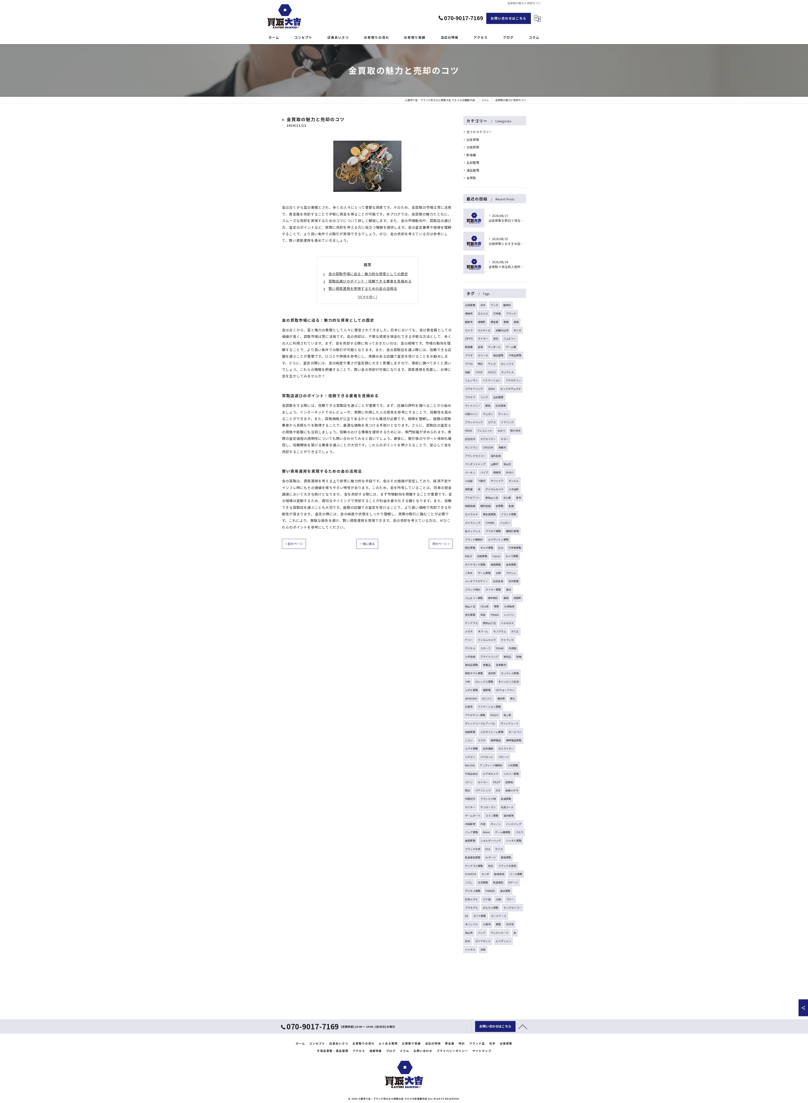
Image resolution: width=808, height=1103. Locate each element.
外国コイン (471, 414)
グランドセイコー (475, 456)
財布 (467, 941)
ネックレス (507, 372)
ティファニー (472, 405)
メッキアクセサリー (476, 581)
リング (484, 397)
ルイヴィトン (503, 941)
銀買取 (487, 690)
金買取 (471, 178)
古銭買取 (472, 147)
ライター (483, 338)
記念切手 (470, 439)
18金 (498, 899)
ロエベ (501, 430)
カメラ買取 (511, 556)
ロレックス (507, 363)
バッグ (482, 932)
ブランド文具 (472, 849)
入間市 (487, 924)
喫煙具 (497, 472)
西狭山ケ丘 (489, 623)
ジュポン (505, 522)
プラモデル (471, 907)
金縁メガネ (511, 790)
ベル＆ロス (507, 623)
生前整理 (472, 162)
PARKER (490, 891)
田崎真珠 (499, 874)
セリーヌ (483, 355)
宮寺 (518, 497)
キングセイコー (512, 907)
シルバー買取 (511, 773)
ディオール (494, 347)
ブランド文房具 (507, 866)
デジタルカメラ (494, 489)
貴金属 (494, 322)
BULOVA (470, 765)
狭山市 (469, 932)
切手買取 (513, 581)
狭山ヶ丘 (470, 606)
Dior (500, 547)
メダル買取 (471, 690)
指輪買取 (470, 732)
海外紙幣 (509, 815)
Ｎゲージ (490, 857)
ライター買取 (493, 589)
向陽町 (517, 598)
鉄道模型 (498, 882)
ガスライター (506, 748)
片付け (510, 472)
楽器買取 (496, 564)
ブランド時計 (472, 589)
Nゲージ (513, 882)
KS (466, 916)
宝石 (495, 338)
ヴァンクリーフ (509, 723)
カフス (499, 849)
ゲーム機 (511, 347)
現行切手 (515, 430)
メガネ (469, 631)
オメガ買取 (486, 547)
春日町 (501, 698)
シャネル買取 (513, 840)
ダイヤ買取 (479, 916)
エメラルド (471, 514)
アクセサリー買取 (475, 715)
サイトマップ (481, 1051)
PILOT (496, 782)
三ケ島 (487, 899)
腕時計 (507, 305)
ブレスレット (484, 430)
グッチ (494, 305)
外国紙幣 (470, 824)
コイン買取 (491, 815)
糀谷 (467, 790)
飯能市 (469, 322)
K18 (498, 790)
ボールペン (515, 732)
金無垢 (509, 782)
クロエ (479, 372)
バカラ (519, 832)
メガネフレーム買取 (492, 732)
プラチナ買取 (493, 531)
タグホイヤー (488, 439)
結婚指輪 (470, 506)
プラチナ (470, 397)
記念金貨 (498, 581)
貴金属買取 (489, 514)
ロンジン (487, 698)
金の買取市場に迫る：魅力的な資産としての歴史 (368, 273)
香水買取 (505, 891)
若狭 (482, 614)
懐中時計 (493, 598)
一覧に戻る (367, 544)
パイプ (484, 472)
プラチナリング (474, 388)
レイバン (509, 614)
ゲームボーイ (472, 815)
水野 (498, 573)
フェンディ (471, 380)
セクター (470, 807)
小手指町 (514, 489)
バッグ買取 (471, 832)
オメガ (517, 330)
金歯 (511, 506)
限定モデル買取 (474, 673)
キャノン (496, 824)
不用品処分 (471, 773)
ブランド (511, 313)
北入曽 (507, 497)
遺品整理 (472, 170)
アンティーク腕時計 (491, 765)
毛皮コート (507, 807)
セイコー (483, 782)
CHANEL (490, 522)
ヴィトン (503, 414)
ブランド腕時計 (474, 539)
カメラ (469, 330)
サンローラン (488, 807)
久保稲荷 (509, 606)
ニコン (469, 740)
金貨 (480, 347)
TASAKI (500, 648)
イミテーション (492, 380)
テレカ (492, 363)
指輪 (467, 372)
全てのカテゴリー (479, 132)
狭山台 (507, 464)
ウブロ (469, 363)
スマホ (482, 740)
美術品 (507, 656)
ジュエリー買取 (474, 598)
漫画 (505, 322)
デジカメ (470, 648)
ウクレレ (511, 573)
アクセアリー (472, 497)
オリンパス (471, 924)
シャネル (470, 949)
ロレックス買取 (484, 681)
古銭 (482, 949)
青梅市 (469, 313)
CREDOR (488, 447)
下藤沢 (482, 481)
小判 (467, 681)
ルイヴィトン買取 (498, 539)
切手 (482, 305)
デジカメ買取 (472, 891)
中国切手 (470, 798)
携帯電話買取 (513, 740)
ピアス (492, 422)
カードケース (498, 916)
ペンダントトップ (475, 464)
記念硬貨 (501, 405)
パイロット (486, 757)
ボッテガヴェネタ (510, 388)
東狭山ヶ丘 (491, 497)
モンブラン (471, 447)
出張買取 (472, 139)
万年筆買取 (514, 547)
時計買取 (470, 547)
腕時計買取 (512, 531)
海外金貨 (496, 456)
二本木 (469, 573)
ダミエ (515, 631)
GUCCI (492, 372)
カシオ (485, 874)
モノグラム (499, 631)
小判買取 (513, 765)
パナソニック (483, 790)
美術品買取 (471, 665)
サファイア (497, 481)
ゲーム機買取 (502, 832)
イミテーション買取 (489, 706)
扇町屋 (469, 489)
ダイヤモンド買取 (475, 564)
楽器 (516, 322)
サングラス (471, 623)
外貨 (482, 824)
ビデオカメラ (490, 773)
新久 (512, 698)
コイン (469, 782)
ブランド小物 (488, 798)
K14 (487, 849)
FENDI (468, 430)
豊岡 (505, 598)
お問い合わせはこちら (508, 18)
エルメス (483, 313)
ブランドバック (474, 422)
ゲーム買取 (484, 573)
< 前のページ (294, 544)
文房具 (469, 706)
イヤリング (507, 422)
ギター (505, 439)
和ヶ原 (507, 715)
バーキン (470, 472)
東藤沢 (502, 447)
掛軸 (518, 656)
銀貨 (487, 405)
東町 (496, 606)
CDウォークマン (505, 690)
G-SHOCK (470, 874)
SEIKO (491, 388)
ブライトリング (489, 656)
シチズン (470, 757)
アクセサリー (513, 380)
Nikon (486, 832)
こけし (469, 882)
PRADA (495, 614)
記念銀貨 (488, 748)
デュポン (488, 414)
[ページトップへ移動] (523, 1026)
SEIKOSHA (471, 698)
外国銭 (512, 648)
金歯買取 (506, 798)
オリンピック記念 (508, 681)
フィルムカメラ (487, 639)
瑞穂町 (482, 322)
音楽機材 (501, 665)
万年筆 (497, 313)
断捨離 (471, 155)
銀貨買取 (506, 857)
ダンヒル (514, 481)
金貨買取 (511, 564)
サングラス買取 (474, 866)
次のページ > (440, 544)
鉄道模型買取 (472, 857)
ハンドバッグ (513, 824)
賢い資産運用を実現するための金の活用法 (362, 288)
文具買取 (483, 882)
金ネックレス (472, 531)
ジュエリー (510, 338)
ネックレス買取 (510, 673)
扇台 (508, 589)
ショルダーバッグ (490, 840)
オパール (483, 631)
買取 (498, 924)
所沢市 (510, 924)
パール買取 (515, 874)
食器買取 (470, 840)
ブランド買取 (508, 514)
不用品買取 (515, 355)
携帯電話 (496, 740)
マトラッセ (507, 639)
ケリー (469, 639)
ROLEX (494, 715)
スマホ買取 (471, 748)
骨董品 (487, 665)
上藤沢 (494, 464)
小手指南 (470, 656)
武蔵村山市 (502, 330)
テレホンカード (500, 932)
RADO (468, 556)
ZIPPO (469, 338)
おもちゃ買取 (490, 907)
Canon (496, 556)
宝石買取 (470, 614)
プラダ (469, 355)
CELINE (484, 606)
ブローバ (503, 757)
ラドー (510, 899)
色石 (490, 866)
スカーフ (485, 648)
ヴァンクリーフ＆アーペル (480, 723)
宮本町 (492, 673)
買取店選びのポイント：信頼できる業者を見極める (370, 281)
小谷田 (469, 481)
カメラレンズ (472, 522)
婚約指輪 (485, 506)
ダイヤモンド (483, 941)
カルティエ (484, 330)
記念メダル (471, 899)
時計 (480, 363)
